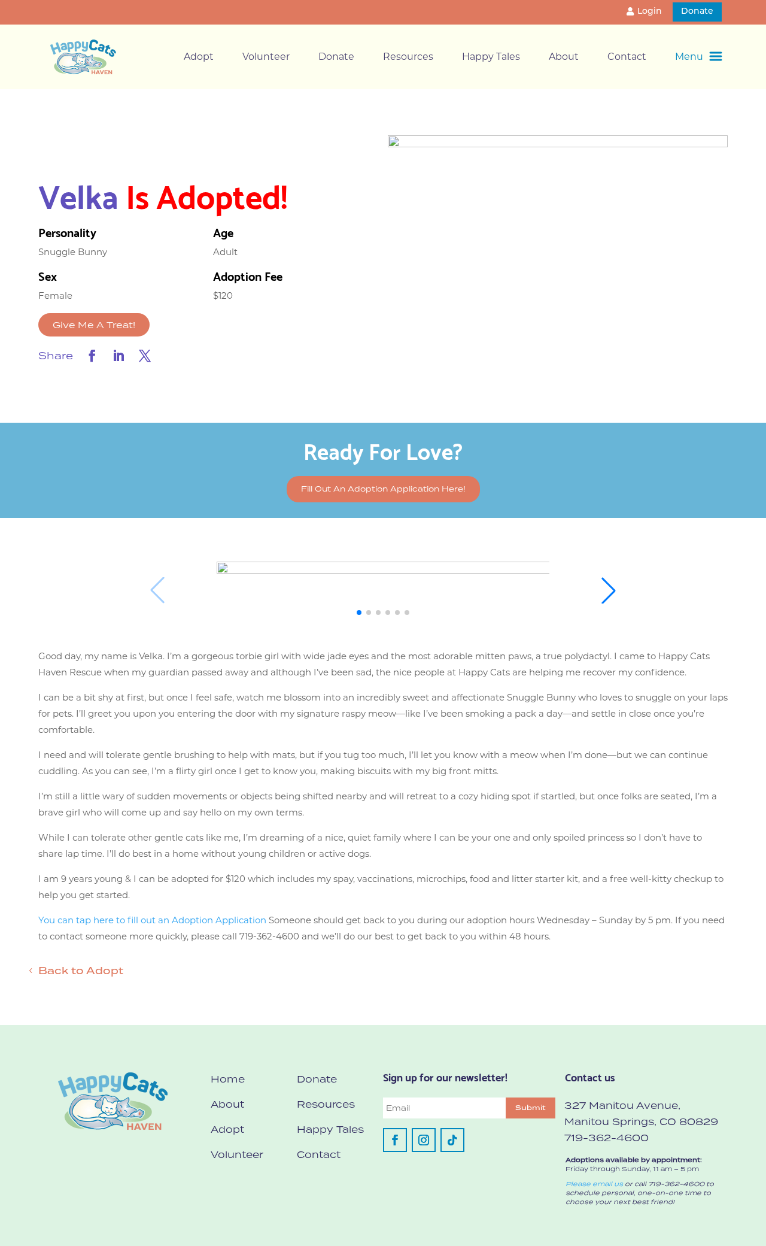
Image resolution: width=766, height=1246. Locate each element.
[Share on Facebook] (92, 355)
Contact (626, 56)
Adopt (199, 56)
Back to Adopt (80, 970)
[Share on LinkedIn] (118, 355)
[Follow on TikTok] (452, 1140)
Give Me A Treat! (94, 325)
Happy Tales (491, 56)
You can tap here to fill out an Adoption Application (152, 920)
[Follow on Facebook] (395, 1140)
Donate (697, 11)
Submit (530, 1107)
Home (228, 1079)
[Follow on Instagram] (424, 1140)
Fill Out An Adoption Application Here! (383, 489)
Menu (689, 56)
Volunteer (266, 56)
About (564, 56)
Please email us (594, 1184)
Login (649, 11)
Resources (408, 56)
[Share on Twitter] (144, 355)
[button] (359, 612)
